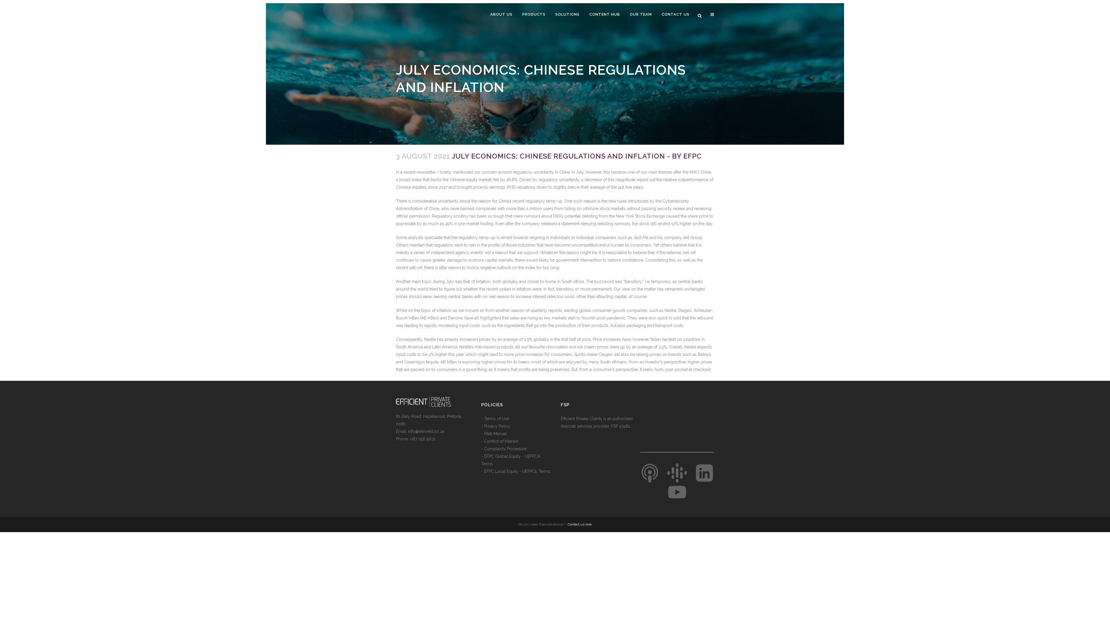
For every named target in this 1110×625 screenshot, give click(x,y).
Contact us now (580, 524)
